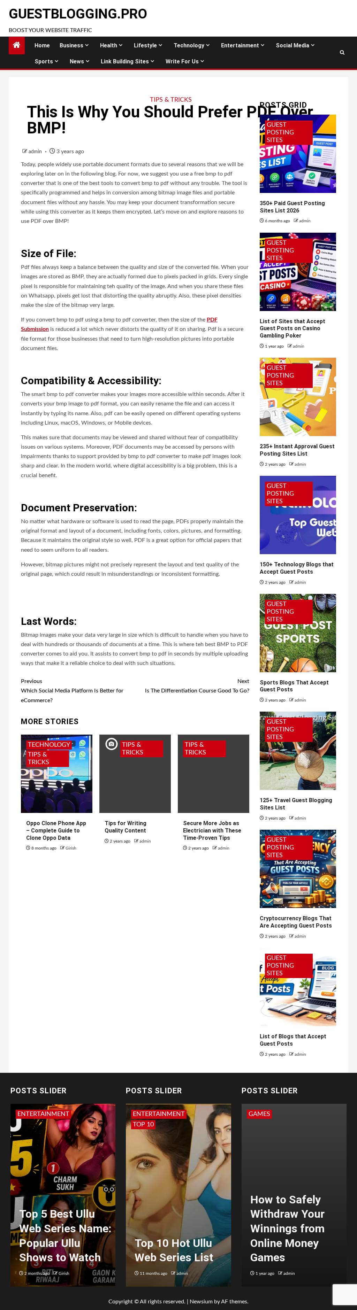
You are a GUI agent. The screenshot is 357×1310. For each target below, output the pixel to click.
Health (108, 45)
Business (71, 45)
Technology (189, 45)
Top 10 (143, 1125)
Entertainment (240, 45)
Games (259, 1114)
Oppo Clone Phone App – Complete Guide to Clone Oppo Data (56, 830)
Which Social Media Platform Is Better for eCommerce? (72, 691)
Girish (71, 848)
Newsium (201, 1301)
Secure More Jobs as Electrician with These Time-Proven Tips (212, 830)
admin (36, 151)
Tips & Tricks (171, 100)
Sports (44, 61)
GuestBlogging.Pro (78, 14)
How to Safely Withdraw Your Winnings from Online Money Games (287, 1228)
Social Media (292, 45)
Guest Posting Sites (280, 133)
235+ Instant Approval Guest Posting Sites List (297, 450)
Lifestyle (145, 45)
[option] (63, 1199)
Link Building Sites (125, 61)
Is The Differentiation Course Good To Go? (197, 686)
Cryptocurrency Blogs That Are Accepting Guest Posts (296, 922)
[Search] (342, 53)
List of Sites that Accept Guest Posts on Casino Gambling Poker (292, 328)
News (77, 61)
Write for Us (182, 61)
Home (42, 45)
